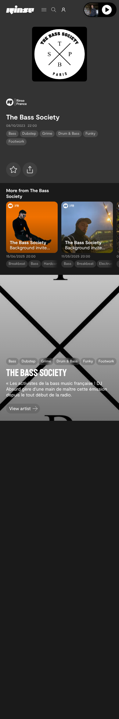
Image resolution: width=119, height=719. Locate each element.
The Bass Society (33, 117)
